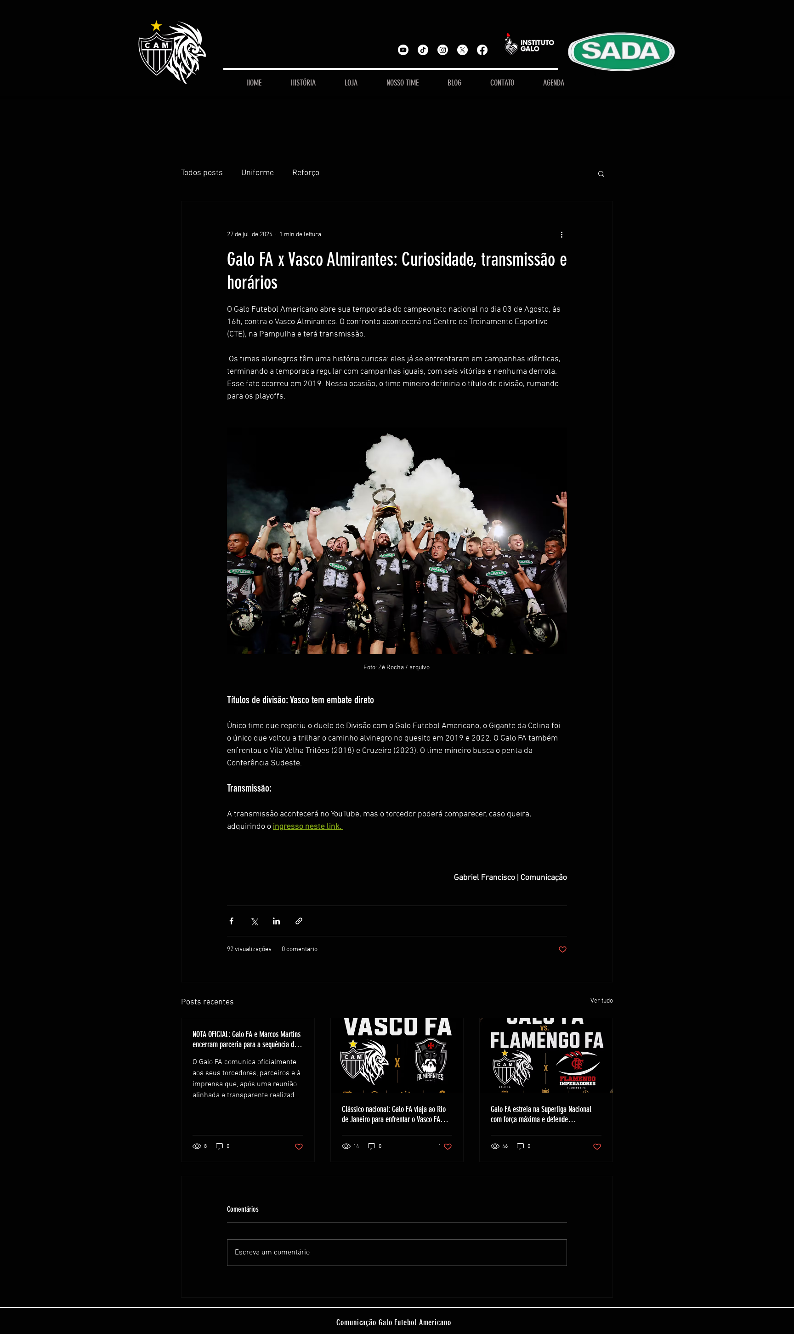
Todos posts (202, 173)
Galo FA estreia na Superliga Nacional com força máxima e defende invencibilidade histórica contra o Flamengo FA (541, 1114)
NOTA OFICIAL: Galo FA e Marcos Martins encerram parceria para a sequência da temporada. (247, 1039)
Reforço (305, 173)
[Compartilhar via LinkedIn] (276, 921)
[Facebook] (482, 50)
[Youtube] (403, 50)
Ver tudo (601, 1001)
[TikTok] (423, 50)
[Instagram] (442, 50)
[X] (462, 50)
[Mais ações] (561, 234)
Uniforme (257, 173)
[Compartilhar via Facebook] (231, 921)
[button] (601, 173)
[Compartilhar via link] (299, 921)
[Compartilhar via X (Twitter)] (254, 921)
